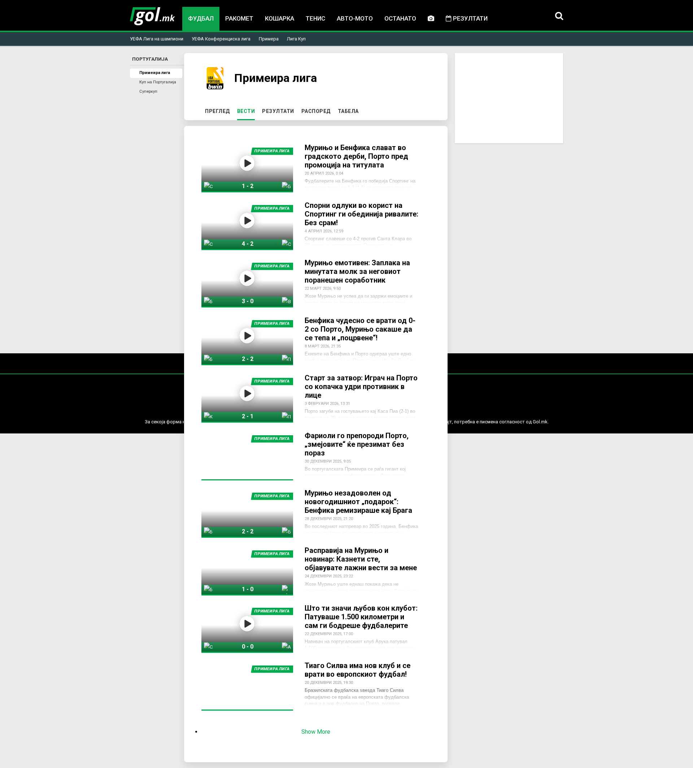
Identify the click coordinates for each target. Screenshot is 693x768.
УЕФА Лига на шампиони (156, 39)
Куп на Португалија (157, 82)
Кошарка (279, 18)
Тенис (315, 18)
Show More (315, 731)
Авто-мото (355, 18)
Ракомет (239, 18)
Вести (247, 111)
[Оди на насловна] (152, 16)
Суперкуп (148, 91)
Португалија (150, 59)
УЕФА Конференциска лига (221, 39)
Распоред (316, 111)
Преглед (217, 111)
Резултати (470, 18)
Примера (269, 39)
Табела (348, 111)
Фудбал (201, 18)
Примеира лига (154, 72)
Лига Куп (296, 39)
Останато (400, 18)
